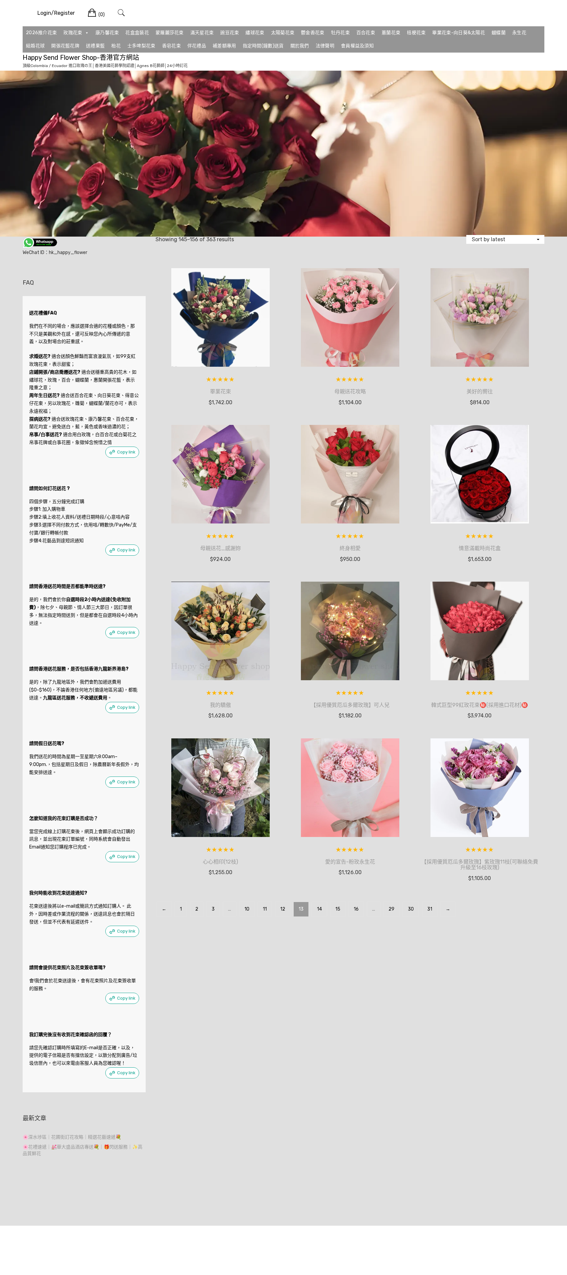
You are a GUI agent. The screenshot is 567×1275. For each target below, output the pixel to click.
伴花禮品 (196, 46)
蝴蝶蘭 (499, 32)
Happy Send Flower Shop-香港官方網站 (81, 57)
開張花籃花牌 (65, 46)
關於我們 (299, 46)
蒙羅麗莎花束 (170, 32)
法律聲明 (325, 46)
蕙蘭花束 (391, 32)
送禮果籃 (95, 46)
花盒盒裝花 (137, 32)
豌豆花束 (229, 32)
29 (391, 909)
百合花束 (365, 32)
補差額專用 (224, 46)
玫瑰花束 (72, 32)
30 (411, 909)
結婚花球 (35, 46)
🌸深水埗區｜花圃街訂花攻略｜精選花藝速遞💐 (72, 1137)
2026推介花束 (41, 32)
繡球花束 (254, 32)
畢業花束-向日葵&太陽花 (458, 32)
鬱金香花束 (313, 32)
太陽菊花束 (283, 32)
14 (319, 909)
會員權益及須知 (357, 46)
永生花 (519, 32)
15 (337, 909)
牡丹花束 (340, 32)
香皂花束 (171, 46)
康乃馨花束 (107, 32)
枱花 (116, 46)
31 (429, 909)
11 (265, 909)
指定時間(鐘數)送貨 (263, 46)
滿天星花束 (202, 32)
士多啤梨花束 (141, 46)
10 (246, 909)
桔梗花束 (416, 32)
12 (282, 909)
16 (356, 909)
